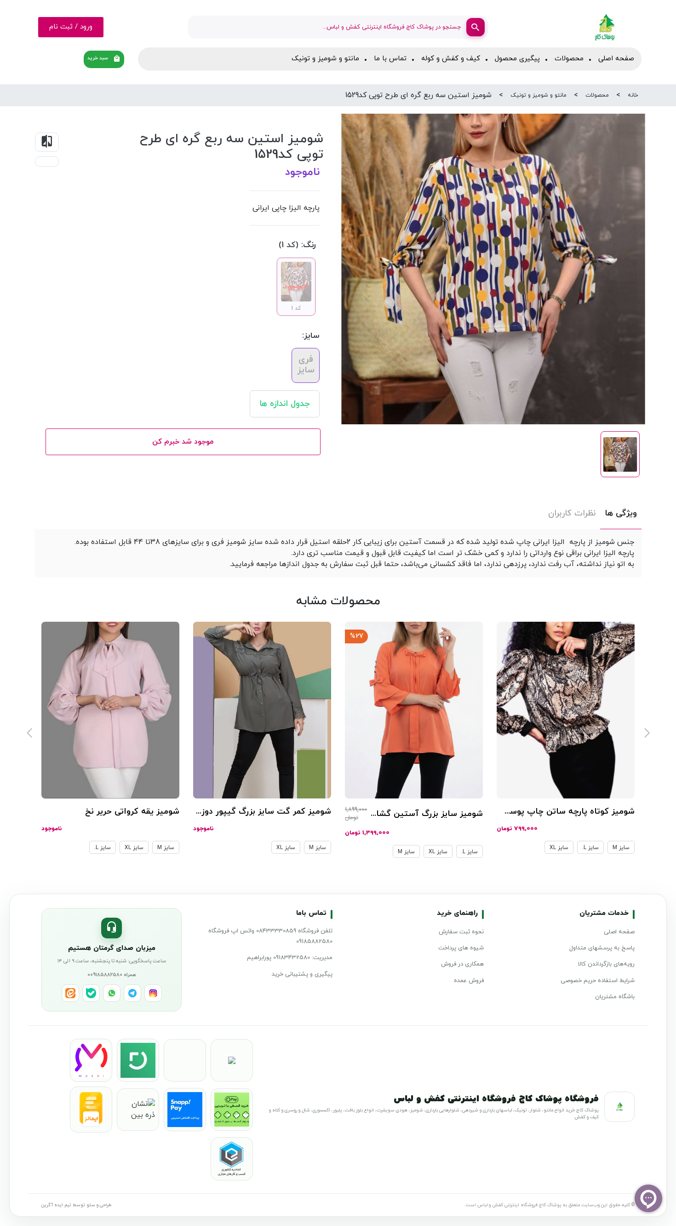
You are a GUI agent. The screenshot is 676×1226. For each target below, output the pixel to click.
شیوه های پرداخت (461, 948)
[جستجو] (475, 27)
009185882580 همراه (111, 974)
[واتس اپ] (111, 993)
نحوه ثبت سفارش (461, 932)
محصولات (569, 59)
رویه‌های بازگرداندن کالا (606, 964)
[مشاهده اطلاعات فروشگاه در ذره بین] (138, 1110)
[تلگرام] (132, 993)
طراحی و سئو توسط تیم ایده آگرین (76, 1205)
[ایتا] (70, 993)
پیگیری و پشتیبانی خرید (302, 974)
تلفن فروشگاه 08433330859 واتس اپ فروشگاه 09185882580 (270, 936)
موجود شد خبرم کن (182, 442)
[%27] (414, 710)
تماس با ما (390, 59)
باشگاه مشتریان (615, 997)
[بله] (91, 993)
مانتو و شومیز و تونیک (325, 59)
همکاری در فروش (462, 964)
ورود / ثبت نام (70, 27)
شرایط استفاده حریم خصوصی (598, 981)
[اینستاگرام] (153, 993)
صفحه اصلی (616, 59)
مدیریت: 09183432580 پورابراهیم (289, 958)
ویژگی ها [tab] (621, 513)
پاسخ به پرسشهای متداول (602, 948)
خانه (633, 95)
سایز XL (559, 847)
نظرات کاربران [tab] (572, 513)
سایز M (621, 847)
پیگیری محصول (517, 59)
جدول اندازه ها (284, 404)
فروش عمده (469, 981)
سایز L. (590, 847)
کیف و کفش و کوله (450, 59)
